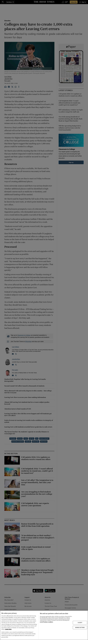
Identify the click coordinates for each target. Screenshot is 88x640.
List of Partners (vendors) (46, 622)
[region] (44, 625)
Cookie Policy (8, 629)
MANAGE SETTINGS (80, 627)
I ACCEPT (80, 622)
